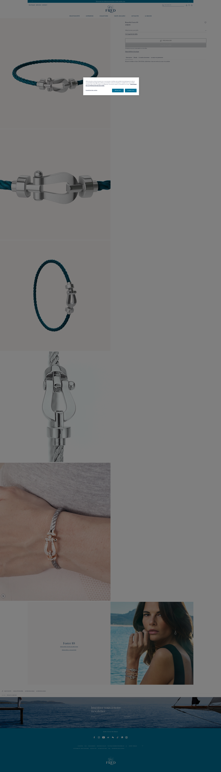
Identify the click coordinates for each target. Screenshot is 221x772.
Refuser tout (118, 90)
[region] (111, 86)
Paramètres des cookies (91, 90)
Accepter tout (130, 90)
